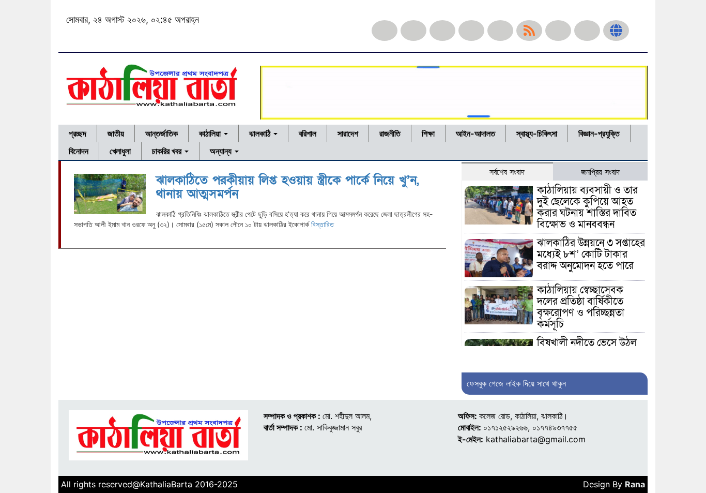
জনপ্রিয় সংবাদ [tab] (600, 172)
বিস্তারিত (322, 224)
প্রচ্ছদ (77, 133)
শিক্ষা (428, 133)
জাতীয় (116, 133)
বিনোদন (78, 151)
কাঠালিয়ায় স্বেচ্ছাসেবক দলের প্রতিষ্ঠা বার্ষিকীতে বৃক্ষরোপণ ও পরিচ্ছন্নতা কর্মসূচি (580, 307)
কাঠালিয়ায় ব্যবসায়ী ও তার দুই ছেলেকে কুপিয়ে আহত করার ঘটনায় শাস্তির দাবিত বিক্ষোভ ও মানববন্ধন (587, 207)
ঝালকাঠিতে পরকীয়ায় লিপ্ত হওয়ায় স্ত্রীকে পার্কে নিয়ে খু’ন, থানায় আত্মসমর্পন (287, 187)
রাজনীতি (390, 133)
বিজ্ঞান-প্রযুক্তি (599, 133)
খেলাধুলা (120, 151)
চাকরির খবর (167, 151)
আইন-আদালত (475, 133)
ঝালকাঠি (260, 133)
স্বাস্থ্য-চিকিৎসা (536, 133)
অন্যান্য (222, 151)
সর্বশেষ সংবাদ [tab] (507, 172)
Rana (635, 484)
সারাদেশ (347, 133)
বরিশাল (307, 133)
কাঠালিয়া (211, 133)
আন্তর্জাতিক (161, 133)
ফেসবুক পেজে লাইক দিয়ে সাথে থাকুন (516, 383)
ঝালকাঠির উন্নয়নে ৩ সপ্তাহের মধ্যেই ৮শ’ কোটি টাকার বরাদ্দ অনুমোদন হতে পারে (591, 254)
